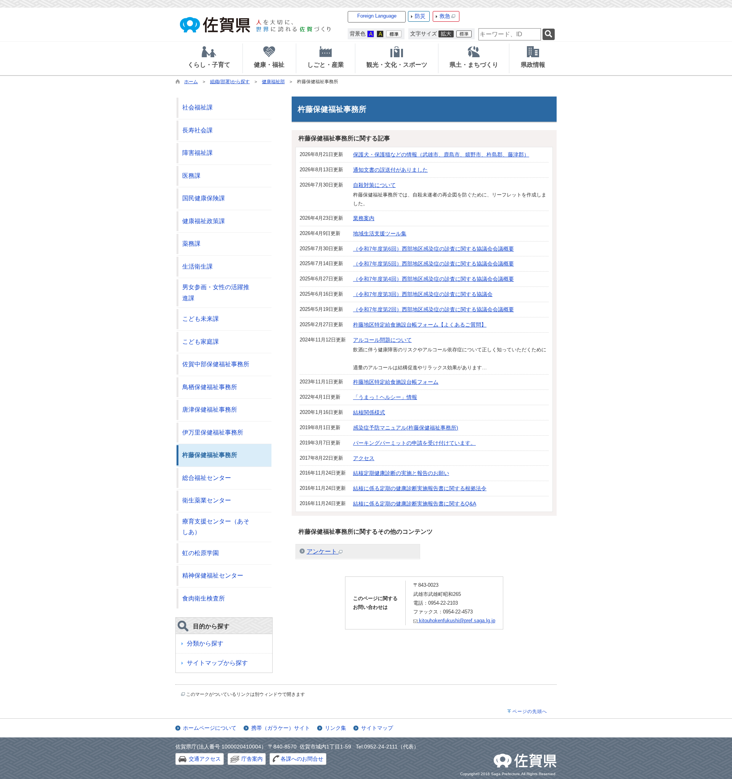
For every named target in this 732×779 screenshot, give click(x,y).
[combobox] (510, 34)
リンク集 (335, 728)
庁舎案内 (252, 759)
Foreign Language (376, 16)
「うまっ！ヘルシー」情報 (385, 397)
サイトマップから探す (217, 663)
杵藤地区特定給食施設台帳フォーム (395, 382)
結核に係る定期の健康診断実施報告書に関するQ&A (414, 504)
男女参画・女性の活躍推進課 (215, 292)
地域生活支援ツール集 (379, 233)
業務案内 (363, 218)
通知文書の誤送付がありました (390, 170)
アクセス (363, 458)
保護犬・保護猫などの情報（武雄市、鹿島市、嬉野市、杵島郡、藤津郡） (441, 154)
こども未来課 (200, 318)
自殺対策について (374, 185)
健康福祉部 (273, 81)
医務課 (191, 175)
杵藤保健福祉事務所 (209, 455)
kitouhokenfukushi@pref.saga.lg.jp (456, 620)
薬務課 (191, 243)
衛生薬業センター (206, 500)
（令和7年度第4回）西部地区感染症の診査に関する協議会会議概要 (433, 279)
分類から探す (205, 643)
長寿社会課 (197, 130)
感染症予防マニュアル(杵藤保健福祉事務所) (405, 428)
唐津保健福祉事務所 (209, 409)
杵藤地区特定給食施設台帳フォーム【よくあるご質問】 (419, 325)
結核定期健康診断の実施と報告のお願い (401, 473)
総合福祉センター (206, 478)
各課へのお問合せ (302, 759)
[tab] (208, 58)
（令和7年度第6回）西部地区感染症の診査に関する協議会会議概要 (433, 249)
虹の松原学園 (200, 553)
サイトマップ (377, 728)
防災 (420, 16)
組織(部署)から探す (230, 81)
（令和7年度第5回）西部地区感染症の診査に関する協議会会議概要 (433, 264)
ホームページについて (209, 728)
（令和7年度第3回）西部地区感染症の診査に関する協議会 (423, 294)
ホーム (191, 81)
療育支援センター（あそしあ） (215, 527)
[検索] (549, 34)
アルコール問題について (382, 340)
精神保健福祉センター (212, 575)
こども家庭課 (200, 341)
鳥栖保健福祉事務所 (209, 387)
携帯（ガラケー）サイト (280, 728)
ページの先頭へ (529, 711)
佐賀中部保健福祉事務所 (215, 364)
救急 (445, 16)
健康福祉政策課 (203, 221)
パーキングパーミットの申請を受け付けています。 (414, 443)
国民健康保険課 (203, 198)
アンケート (323, 551)
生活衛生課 (197, 266)
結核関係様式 (369, 412)
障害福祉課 (197, 153)
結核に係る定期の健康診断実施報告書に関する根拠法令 (419, 488)
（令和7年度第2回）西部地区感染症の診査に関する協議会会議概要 (433, 309)
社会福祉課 (197, 107)
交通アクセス (205, 759)
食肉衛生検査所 (203, 598)
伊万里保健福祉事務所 (212, 432)
